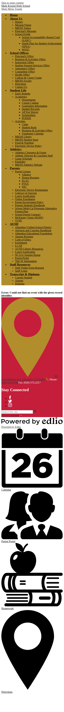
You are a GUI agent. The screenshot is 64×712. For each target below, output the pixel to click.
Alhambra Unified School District (33, 227)
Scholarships (28, 115)
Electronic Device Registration (31, 190)
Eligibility (20, 161)
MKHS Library (23, 136)
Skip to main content (12, 2)
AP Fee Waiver (30, 112)
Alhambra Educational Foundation (33, 233)
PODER (26, 118)
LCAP (18, 245)
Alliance (26, 174)
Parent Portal (22, 258)
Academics (21, 96)
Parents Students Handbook (30, 205)
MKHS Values (23, 28)
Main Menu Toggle (11, 9)
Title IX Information (26, 261)
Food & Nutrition (24, 142)
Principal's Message (25, 31)
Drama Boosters (30, 177)
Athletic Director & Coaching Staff (34, 155)
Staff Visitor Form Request (29, 267)
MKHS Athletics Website (28, 164)
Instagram (10, 405)
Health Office (22, 74)
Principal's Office (24, 56)
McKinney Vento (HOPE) (29, 217)
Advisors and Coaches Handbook (33, 230)
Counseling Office (25, 71)
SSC (24, 186)
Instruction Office (24, 62)
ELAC (25, 180)
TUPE (18, 220)
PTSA (25, 183)
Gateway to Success (26, 193)
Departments (28, 99)
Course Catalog (30, 102)
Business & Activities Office (30, 59)
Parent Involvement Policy (29, 202)
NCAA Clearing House (27, 255)
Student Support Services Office (32, 65)
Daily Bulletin (22, 93)
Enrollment (21, 242)
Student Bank (29, 127)
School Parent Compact (27, 214)
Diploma (19, 283)
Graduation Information (34, 105)
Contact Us (21, 87)
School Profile (22, 34)
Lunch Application (25, 196)
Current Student (23, 277)
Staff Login (21, 270)
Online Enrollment (25, 199)
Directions (20, 83)
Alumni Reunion (24, 236)
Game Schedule (23, 158)
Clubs (25, 124)
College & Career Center (28, 77)
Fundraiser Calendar (33, 133)
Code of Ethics (23, 239)
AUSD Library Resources (29, 248)
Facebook (10, 397)
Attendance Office (25, 68)
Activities (20, 121)
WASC (26, 49)
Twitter (10, 401)
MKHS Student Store (26, 139)
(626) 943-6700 (9, 382)
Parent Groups (23, 171)
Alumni (19, 280)
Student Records (31, 109)
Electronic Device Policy (28, 145)
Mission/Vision (23, 25)
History (19, 21)
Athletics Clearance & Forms (30, 152)
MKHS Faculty (23, 80)
